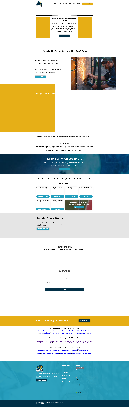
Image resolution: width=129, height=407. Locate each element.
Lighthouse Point (70, 332)
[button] (60, 3)
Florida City (79, 339)
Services (65, 3)
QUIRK (42, 403)
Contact (78, 3)
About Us (59, 3)
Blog (70, 3)
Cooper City (47, 330)
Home (55, 3)
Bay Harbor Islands (50, 339)
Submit (64, 289)
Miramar (79, 332)
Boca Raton (38, 62)
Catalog (73, 3)
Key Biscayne (57, 341)
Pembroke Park (47, 333)
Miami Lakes (80, 341)
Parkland (41, 333)
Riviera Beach (49, 353)
